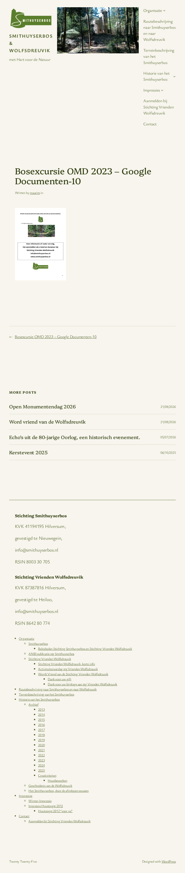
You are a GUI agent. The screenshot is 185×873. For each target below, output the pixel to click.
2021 (41, 750)
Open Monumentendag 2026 (42, 406)
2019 (41, 740)
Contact (24, 816)
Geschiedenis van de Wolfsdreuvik (50, 785)
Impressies (25, 795)
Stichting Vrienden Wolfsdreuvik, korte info (66, 663)
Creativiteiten (47, 775)
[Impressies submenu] (162, 90)
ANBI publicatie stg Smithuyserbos (51, 653)
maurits (35, 192)
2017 (41, 729)
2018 (41, 734)
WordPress (169, 861)
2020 (41, 745)
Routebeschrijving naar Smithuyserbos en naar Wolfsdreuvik (57, 689)
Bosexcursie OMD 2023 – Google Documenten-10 (56, 336)
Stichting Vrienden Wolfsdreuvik (49, 658)
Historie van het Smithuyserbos (39, 699)
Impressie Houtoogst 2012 (45, 805)
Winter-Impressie (39, 800)
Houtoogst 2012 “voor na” (55, 811)
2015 (41, 719)
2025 (41, 770)
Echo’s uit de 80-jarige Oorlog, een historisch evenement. (74, 437)
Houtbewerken (57, 780)
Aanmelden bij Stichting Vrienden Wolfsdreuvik (59, 821)
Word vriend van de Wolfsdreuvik (47, 421)
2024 (41, 765)
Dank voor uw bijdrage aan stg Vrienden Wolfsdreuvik (82, 684)
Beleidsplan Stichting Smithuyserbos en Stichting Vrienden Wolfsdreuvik (85, 648)
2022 (41, 755)
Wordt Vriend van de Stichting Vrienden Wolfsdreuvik (73, 674)
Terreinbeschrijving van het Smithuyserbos (46, 694)
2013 (41, 709)
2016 (41, 724)
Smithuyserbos (38, 643)
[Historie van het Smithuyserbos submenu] (174, 76)
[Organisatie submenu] (164, 10)
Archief (33, 704)
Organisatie (26, 638)
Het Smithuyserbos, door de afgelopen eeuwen (58, 790)
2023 (41, 760)
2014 (41, 714)
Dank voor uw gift (59, 679)
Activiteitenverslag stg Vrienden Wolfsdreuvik (68, 669)
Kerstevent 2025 (28, 452)
